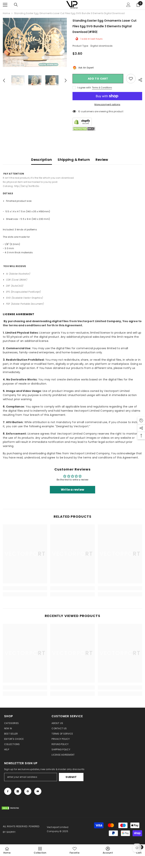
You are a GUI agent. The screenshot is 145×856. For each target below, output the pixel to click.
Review (102, 159)
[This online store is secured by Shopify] (107, 122)
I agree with (84, 87)
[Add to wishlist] (131, 78)
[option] (35, 42)
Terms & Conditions (102, 87)
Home (6, 13)
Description (41, 159)
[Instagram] (17, 791)
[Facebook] (7, 791)
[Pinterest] (27, 791)
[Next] (66, 80)
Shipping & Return (74, 159)
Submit (71, 777)
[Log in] (128, 5)
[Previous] (4, 80)
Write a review (72, 489)
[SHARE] (139, 79)
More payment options (107, 104)
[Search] (16, 4)
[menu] (5, 4)
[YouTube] (37, 791)
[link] (25, 588)
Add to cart (98, 78)
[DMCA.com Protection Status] (83, 129)
